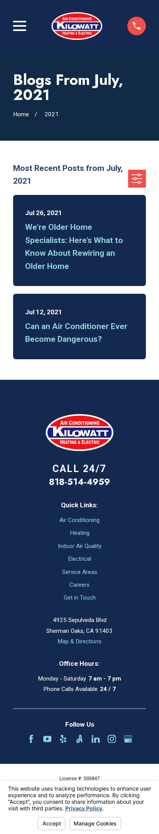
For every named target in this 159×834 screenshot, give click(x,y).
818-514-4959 (79, 481)
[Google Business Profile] (128, 739)
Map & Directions (79, 641)
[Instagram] (112, 739)
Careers (79, 584)
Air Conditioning (79, 520)
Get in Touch (80, 597)
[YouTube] (47, 739)
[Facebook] (31, 739)
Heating (80, 532)
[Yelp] (63, 739)
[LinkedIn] (95, 739)
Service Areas (79, 572)
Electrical (79, 558)
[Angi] (79, 739)
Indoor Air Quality (79, 546)
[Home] (77, 26)
